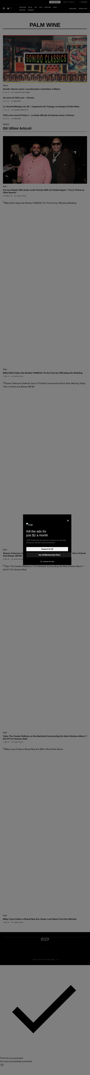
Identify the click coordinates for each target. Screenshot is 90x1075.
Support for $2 (47, 549)
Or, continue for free (47, 561)
